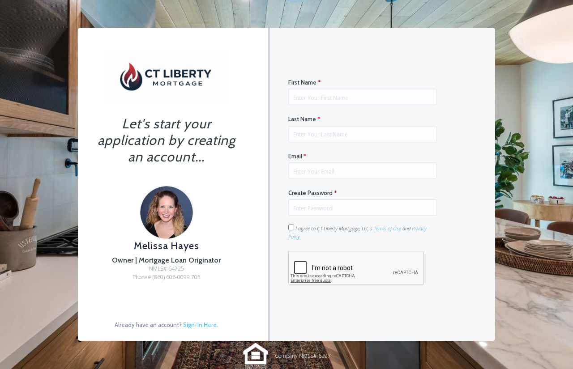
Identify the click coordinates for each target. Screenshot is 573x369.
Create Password (312, 192)
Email (297, 156)
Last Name (304, 119)
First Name (304, 82)
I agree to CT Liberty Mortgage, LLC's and (357, 232)
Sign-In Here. (200, 324)
